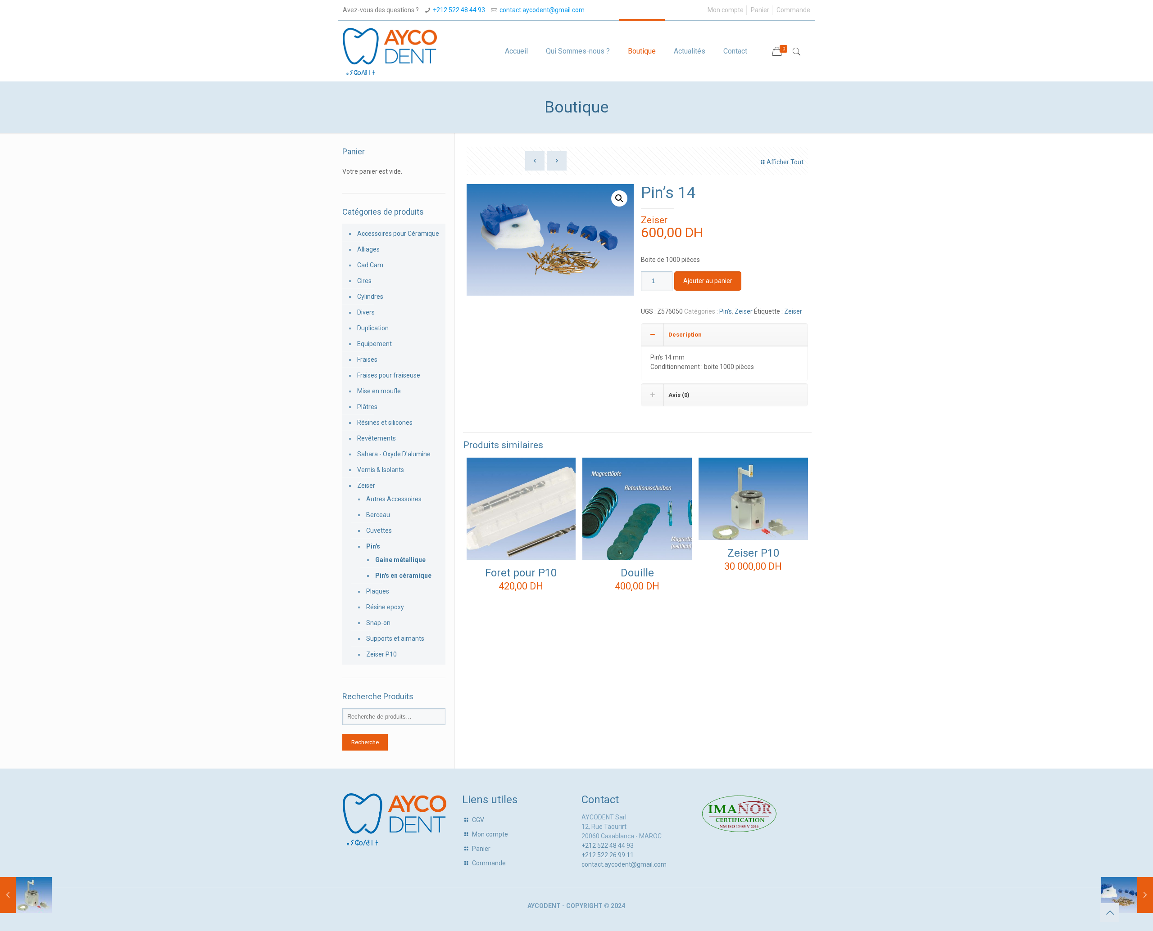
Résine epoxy (385, 607)
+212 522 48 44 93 (459, 9)
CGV (478, 819)
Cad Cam (370, 265)
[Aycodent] (390, 51)
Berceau (378, 514)
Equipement (374, 343)
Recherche (365, 742)
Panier (760, 9)
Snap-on (378, 622)
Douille (637, 573)
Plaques (377, 591)
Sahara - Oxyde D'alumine (394, 454)
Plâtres (367, 406)
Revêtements (376, 438)
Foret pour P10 (521, 573)
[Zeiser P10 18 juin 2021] (26, 895)
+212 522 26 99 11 (607, 855)
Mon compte (726, 9)
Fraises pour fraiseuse (388, 375)
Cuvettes (379, 530)
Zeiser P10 (753, 553)
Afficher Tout (785, 162)
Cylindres (370, 296)
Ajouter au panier (707, 280)
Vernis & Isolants (380, 469)
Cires (364, 280)
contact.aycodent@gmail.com (542, 9)
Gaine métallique (400, 559)
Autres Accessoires (394, 499)
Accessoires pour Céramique (398, 233)
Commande (793, 9)
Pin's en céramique (403, 575)
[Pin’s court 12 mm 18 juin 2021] (1127, 895)
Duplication (373, 328)
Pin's (725, 311)
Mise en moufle (379, 391)
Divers (366, 312)
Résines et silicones (385, 422)
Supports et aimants (395, 638)
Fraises (367, 359)
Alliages (368, 249)
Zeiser (654, 220)
